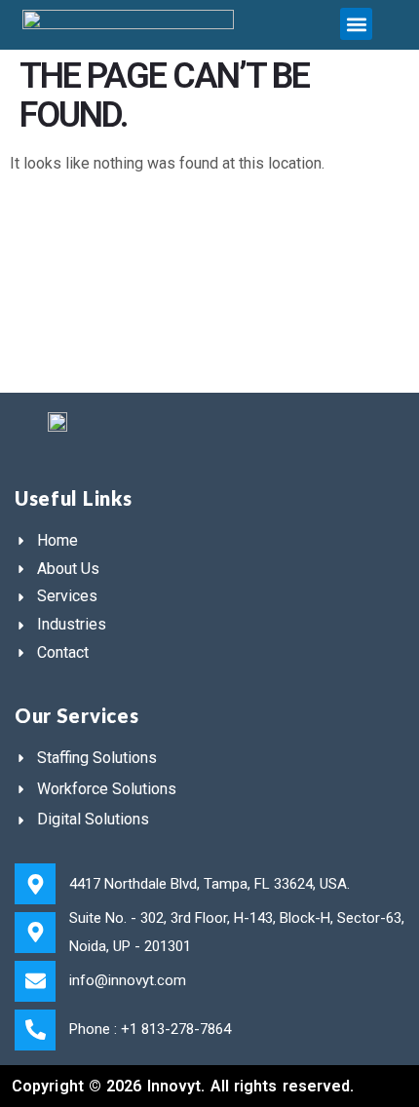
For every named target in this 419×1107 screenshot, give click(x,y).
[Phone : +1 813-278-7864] (35, 1030)
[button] (356, 24)
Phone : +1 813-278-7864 (150, 1029)
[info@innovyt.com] (35, 981)
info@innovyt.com (127, 980)
